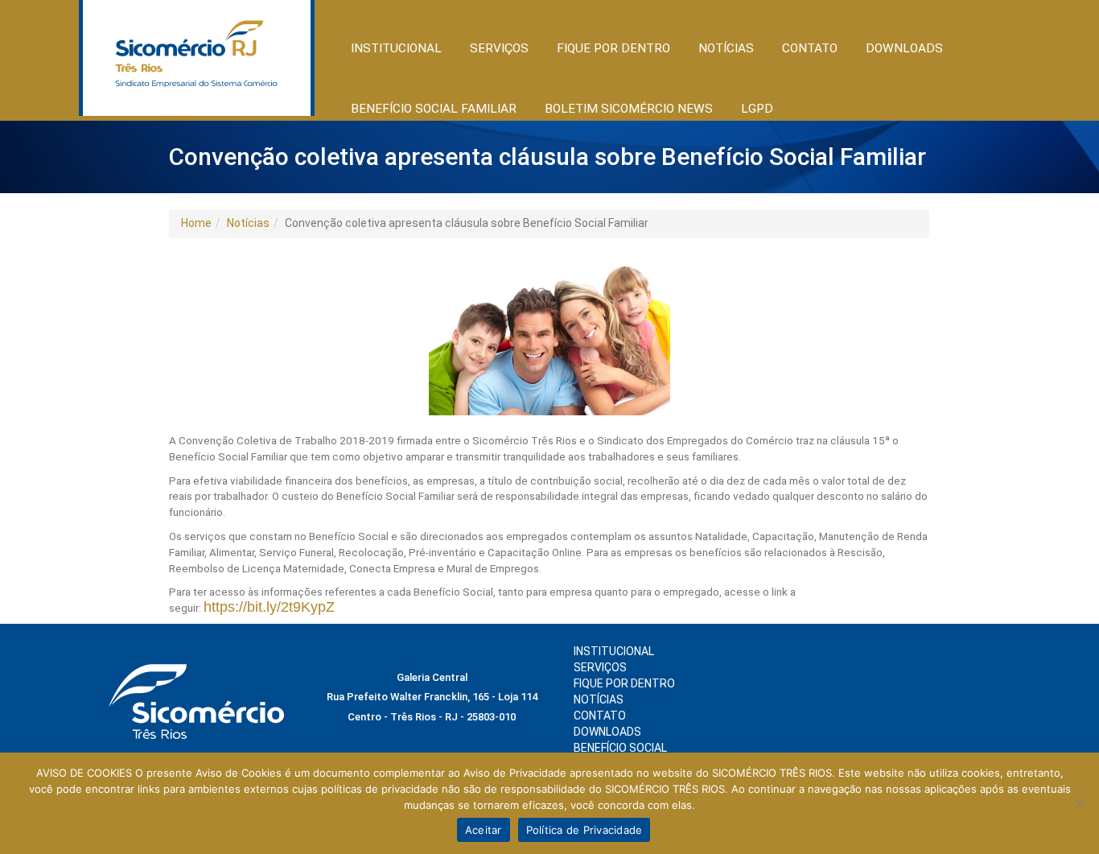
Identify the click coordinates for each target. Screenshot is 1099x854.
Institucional (614, 651)
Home (196, 223)
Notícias (248, 223)
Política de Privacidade (584, 829)
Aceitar (483, 829)
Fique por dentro (624, 683)
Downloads (904, 48)
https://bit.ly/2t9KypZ (269, 607)
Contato (810, 48)
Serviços (600, 667)
